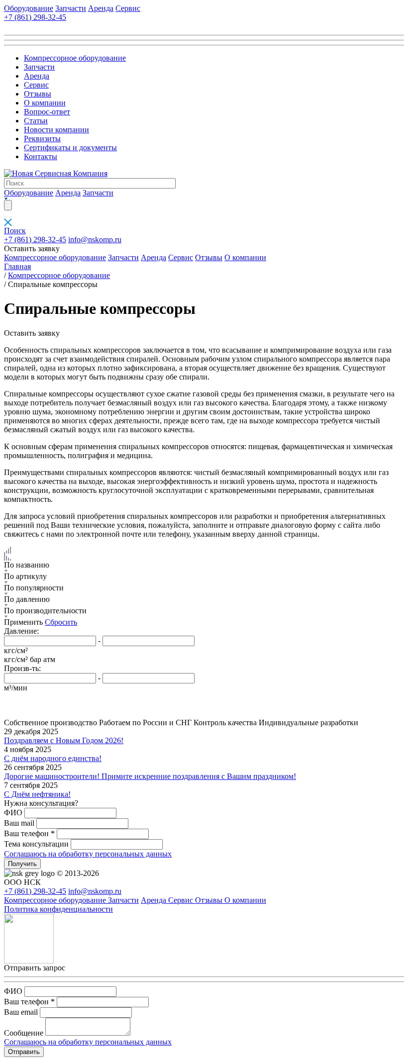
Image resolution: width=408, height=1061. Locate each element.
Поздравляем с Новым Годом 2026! (63, 740)
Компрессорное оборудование (75, 58)
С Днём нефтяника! (37, 794)
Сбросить (61, 622)
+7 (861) (35, 17)
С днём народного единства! (53, 758)
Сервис (127, 8)
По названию (26, 565)
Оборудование (28, 8)
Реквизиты (42, 138)
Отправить (24, 1052)
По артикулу (25, 576)
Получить (22, 864)
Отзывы (37, 94)
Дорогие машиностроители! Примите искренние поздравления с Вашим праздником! (150, 776)
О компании (45, 102)
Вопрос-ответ (47, 111)
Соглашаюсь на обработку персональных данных (88, 854)
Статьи (36, 120)
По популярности (34, 587)
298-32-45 (35, 239)
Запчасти (70, 8)
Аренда (100, 8)
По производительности (45, 610)
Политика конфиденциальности (58, 909)
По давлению (27, 599)
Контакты (40, 156)
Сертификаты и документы (70, 147)
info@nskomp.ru (94, 239)
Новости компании (56, 129)
